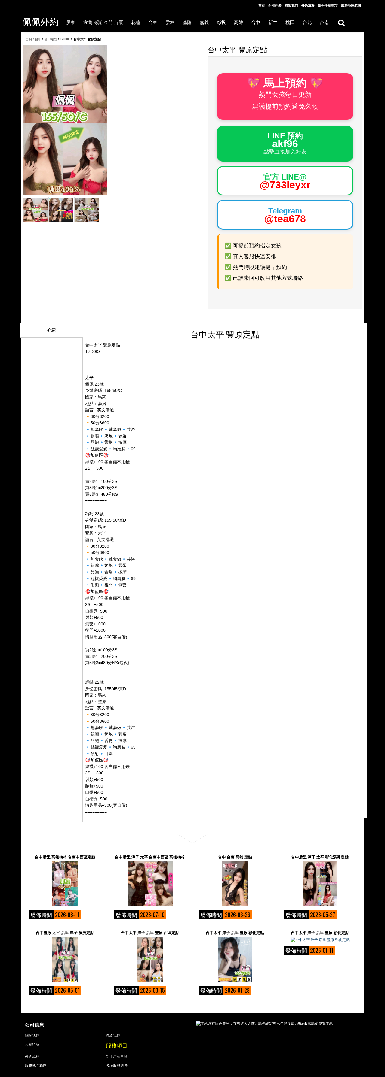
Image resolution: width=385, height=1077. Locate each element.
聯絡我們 (113, 1035)
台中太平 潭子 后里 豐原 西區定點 (150, 932)
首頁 (261, 5)
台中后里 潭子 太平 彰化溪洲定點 (320, 857)
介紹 (51, 330)
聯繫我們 (291, 5)
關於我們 (32, 1035)
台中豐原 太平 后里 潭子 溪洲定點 (65, 932)
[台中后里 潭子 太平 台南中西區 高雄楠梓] (150, 883)
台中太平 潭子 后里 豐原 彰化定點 (235, 932)
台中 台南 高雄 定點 (235, 857)
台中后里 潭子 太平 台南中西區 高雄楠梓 (150, 857)
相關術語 (32, 1044)
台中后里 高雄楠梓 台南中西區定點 (65, 857)
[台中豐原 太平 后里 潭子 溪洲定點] (65, 959)
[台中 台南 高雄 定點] (235, 883)
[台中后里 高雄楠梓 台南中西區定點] (65, 883)
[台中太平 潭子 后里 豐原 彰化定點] (235, 959)
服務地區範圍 (351, 5)
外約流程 (308, 5)
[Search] (341, 22)
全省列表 (275, 5)
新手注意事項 (328, 5)
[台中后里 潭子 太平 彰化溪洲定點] (320, 883)
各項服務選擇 (117, 1065)
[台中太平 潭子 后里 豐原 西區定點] (150, 959)
